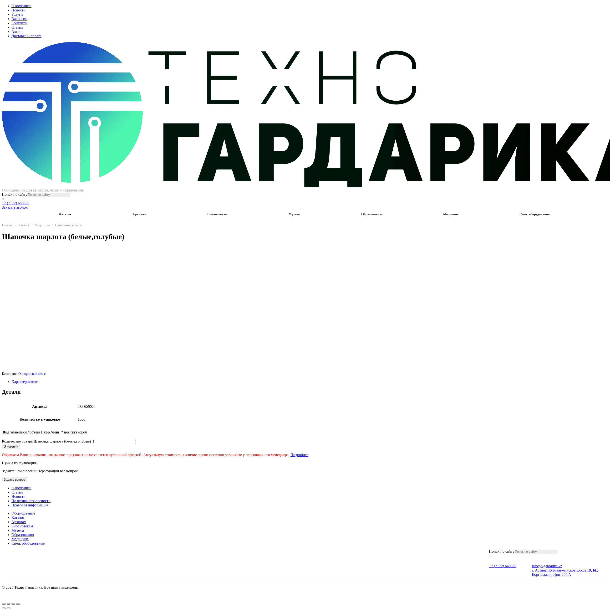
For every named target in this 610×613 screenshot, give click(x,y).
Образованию (371, 214)
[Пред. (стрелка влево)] (4, 608)
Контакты (19, 23)
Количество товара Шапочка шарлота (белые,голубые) (46, 441)
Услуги (17, 14)
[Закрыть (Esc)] (18, 604)
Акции (17, 32)
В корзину (11, 446)
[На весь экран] (8, 604)
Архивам (139, 214)
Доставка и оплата (26, 36)
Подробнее (299, 455)
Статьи (17, 27)
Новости (18, 10)
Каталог (65, 214)
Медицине (450, 214)
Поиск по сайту (14, 194)
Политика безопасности (31, 501)
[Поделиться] (13, 604)
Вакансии (19, 19)
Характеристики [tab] (24, 382)
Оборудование (23, 513)
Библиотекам (217, 214)
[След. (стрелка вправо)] (8, 608)
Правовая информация (29, 505)
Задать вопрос (14, 479)
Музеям (294, 214)
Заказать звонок (15, 207)
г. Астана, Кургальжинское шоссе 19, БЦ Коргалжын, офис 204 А (565, 572)
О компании (21, 6)
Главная (7, 225)
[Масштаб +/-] (4, 604)
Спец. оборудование (534, 214)
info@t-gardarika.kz (547, 566)
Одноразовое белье (68, 225)
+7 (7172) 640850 (15, 203)
